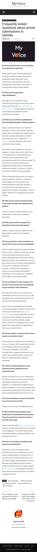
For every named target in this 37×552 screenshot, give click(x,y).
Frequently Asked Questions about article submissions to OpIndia (18, 29)
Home (4, 17)
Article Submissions (13, 481)
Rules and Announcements (15, 17)
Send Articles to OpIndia (9, 483)
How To (27, 546)
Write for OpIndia (7, 486)
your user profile (26, 425)
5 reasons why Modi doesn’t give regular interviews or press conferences (28, 497)
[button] (3, 12)
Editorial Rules (19, 546)
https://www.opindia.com (18, 524)
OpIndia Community (26, 481)
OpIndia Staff (6, 39)
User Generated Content (24, 483)
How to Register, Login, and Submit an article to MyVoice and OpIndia (10, 496)
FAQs (32, 546)
